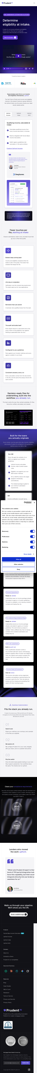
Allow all (18, 559)
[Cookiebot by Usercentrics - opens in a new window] (24, 502)
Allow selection (18, 564)
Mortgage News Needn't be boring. (11, 1052)
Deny (18, 569)
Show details (27, 554)
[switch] (32, 536)
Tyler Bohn (16, 165)
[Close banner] (34, 502)
